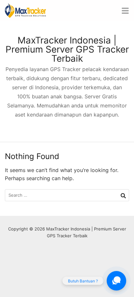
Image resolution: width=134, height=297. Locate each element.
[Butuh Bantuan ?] (116, 281)
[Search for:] (67, 195)
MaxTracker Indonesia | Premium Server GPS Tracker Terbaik (67, 49)
